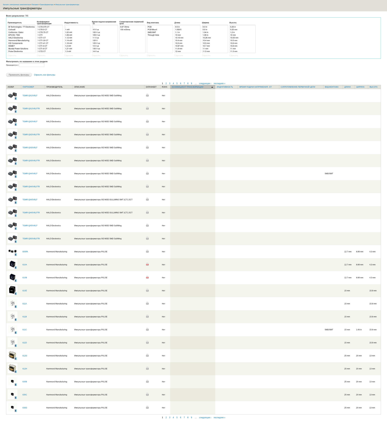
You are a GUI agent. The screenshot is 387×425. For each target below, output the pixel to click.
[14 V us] (104, 51)
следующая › (205, 83)
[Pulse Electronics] (21, 51)
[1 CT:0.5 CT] (49, 29)
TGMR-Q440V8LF (30, 174)
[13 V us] (104, 45)
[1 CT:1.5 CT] (49, 45)
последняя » (219, 83)
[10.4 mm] (187, 40)
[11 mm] (215, 48)
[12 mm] (187, 51)
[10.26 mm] (215, 37)
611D (25, 343)
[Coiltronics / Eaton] (21, 32)
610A (25, 265)
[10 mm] (187, 35)
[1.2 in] (242, 32)
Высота (232, 23)
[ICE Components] (21, 43)
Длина (177, 23)
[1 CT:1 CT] (49, 37)
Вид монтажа (153, 23)
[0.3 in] (215, 26)
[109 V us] (104, 35)
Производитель (15, 23)
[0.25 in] (242, 26)
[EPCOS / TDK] (21, 35)
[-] (77, 26)
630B (25, 382)
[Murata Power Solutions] (21, 48)
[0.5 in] (187, 26)
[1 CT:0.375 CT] (49, 26)
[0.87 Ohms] (132, 26)
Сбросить (12, 55)
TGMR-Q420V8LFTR (31, 135)
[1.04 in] (215, 32)
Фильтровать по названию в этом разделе (26, 61)
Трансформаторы (47, 4)
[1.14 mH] (77, 40)
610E (25, 291)
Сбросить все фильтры (44, 75)
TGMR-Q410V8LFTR (31, 109)
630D (25, 408)
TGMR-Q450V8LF (30, 226)
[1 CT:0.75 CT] (49, 32)
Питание (35, 4)
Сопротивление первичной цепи (131, 23)
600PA (25, 252)
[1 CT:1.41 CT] (49, 43)
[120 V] (104, 40)
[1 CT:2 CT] (49, 51)
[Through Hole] (159, 35)
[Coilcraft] (21, 29)
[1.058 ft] (187, 29)
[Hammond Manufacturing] (21, 40)
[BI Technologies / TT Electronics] (21, 26)
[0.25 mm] (242, 29)
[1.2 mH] (77, 45)
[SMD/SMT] (159, 32)
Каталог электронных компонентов (16, 4)
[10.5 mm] (187, 43)
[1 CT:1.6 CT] (49, 48)
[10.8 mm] (242, 45)
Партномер (28, 87)
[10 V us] (104, 29)
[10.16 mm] (187, 37)
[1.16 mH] (77, 43)
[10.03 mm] (242, 37)
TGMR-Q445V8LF (30, 200)
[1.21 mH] (77, 48)
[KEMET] (21, 45)
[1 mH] (77, 29)
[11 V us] (104, 37)
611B (25, 317)
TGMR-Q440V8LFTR (31, 187)
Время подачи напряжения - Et (104, 23)
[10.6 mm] (242, 43)
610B (25, 278)
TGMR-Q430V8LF (30, 148)
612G (25, 356)
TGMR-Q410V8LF (30, 96)
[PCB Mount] (159, 29)
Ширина (205, 23)
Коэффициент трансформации (44, 23)
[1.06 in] (215, 35)
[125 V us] (104, 43)
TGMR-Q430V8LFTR (31, 161)
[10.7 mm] (215, 45)
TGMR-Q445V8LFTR (31, 213)
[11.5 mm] (215, 51)
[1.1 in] (187, 32)
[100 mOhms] (132, 29)
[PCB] (159, 26)
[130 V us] (104, 48)
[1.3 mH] (77, 51)
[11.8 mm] (187, 48)
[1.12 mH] (77, 37)
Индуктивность (71, 23)
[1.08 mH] (77, 35)
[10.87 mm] (187, 45)
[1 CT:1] (49, 35)
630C (25, 395)
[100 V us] (104, 32)
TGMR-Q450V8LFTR (31, 239)
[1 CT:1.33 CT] (49, 40)
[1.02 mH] (77, 32)
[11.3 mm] (242, 51)
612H (25, 369)
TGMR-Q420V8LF (30, 122)
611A (25, 304)
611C (25, 330)
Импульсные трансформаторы (67, 4)
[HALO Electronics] (21, 37)
